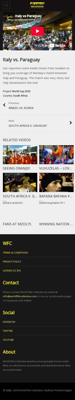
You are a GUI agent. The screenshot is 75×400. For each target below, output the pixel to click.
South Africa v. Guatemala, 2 (30, 196)
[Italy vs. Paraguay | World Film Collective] (37, 5)
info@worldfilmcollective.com (20, 296)
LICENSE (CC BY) (12, 270)
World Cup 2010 (21, 91)
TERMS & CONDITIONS (15, 252)
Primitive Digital (63, 390)
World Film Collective (31, 390)
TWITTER (8, 330)
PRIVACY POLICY (12, 261)
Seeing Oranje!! (16, 168)
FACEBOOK (9, 322)
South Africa (20, 95)
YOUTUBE (8, 339)
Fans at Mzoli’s (17, 224)
